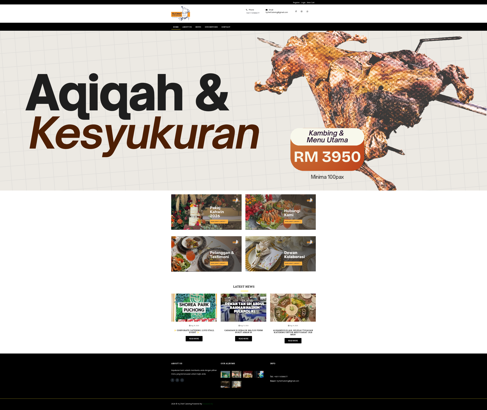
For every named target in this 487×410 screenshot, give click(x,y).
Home (176, 27)
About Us (187, 27)
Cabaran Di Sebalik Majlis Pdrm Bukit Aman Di (243, 331)
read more (194, 339)
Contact (225, 27)
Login (303, 2)
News (198, 27)
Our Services (211, 27)
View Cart (311, 2)
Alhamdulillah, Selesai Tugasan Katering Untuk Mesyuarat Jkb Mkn (293, 332)
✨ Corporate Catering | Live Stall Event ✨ (194, 331)
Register (296, 2)
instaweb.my (208, 404)
